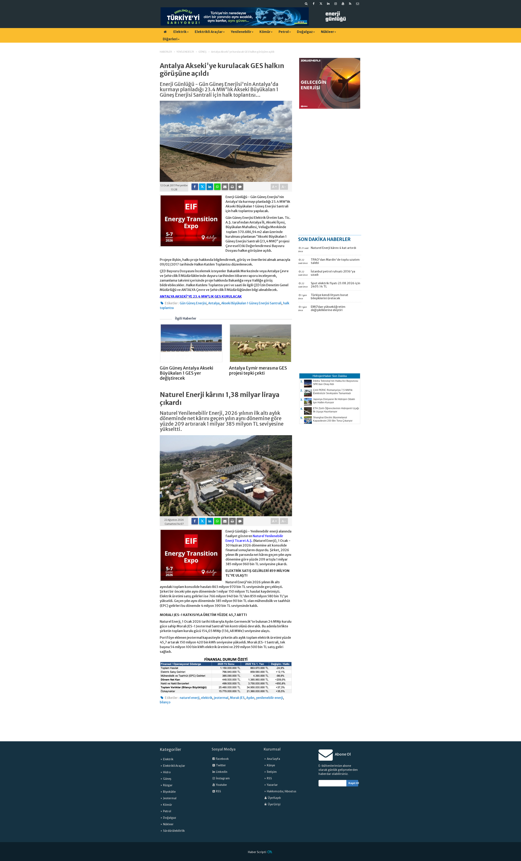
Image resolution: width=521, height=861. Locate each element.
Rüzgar (168, 785)
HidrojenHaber (322, 375)
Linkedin (221, 772)
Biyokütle (169, 792)
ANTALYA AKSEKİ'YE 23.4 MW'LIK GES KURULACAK (201, 296)
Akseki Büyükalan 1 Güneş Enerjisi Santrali (251, 303)
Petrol (284, 32)
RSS (218, 791)
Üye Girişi (273, 804)
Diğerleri (170, 39)
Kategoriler (170, 749)
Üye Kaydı (274, 798)
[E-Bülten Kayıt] (357, 3)
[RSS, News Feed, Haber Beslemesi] (350, 3)
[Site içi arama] (306, 3)
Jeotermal (169, 798)
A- (284, 187)
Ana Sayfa (273, 759)
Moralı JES (237, 698)
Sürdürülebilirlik (174, 831)
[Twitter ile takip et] (321, 3)
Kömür (264, 32)
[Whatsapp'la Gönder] (217, 186)
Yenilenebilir (241, 32)
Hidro (167, 772)
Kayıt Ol (353, 783)
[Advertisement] (329, 172)
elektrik (206, 698)
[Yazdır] (232, 186)
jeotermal (221, 698)
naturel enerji (189, 698)
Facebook (222, 759)
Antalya (214, 303)
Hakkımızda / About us (281, 791)
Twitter (221, 765)
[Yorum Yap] (240, 186)
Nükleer (327, 32)
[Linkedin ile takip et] (328, 3)
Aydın (250, 698)
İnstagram (223, 778)
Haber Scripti (257, 852)
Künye (271, 765)
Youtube (221, 785)
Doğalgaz (305, 32)
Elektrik (180, 32)
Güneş (167, 779)
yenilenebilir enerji (269, 698)
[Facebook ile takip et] (313, 3)
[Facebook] (195, 186)
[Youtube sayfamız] (343, 3)
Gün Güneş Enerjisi (193, 303)
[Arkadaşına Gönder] (225, 186)
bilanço (165, 702)
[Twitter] (202, 186)
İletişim (272, 772)
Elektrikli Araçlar (209, 32)
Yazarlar (272, 785)
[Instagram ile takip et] (335, 3)
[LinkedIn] (210, 186)
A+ (275, 187)
